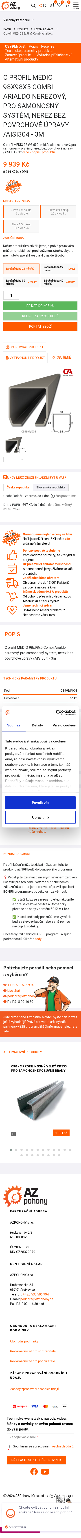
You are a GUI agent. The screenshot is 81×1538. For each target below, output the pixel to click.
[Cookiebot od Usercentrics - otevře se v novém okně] (57, 713)
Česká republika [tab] (18, 487)
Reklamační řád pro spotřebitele (33, 1351)
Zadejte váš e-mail (23, 1437)
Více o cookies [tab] (64, 725)
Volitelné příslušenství (54, 55)
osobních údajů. (63, 1446)
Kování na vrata (43, 29)
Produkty (22, 29)
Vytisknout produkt (27, 358)
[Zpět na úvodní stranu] (11, 5)
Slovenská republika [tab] (50, 487)
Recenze (47, 46)
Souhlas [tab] (13, 725)
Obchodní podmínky (24, 1341)
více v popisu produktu (39, 152)
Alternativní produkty (21, 59)
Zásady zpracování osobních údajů (34, 1389)
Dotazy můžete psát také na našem (48, 830)
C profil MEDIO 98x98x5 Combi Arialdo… (28, 33)
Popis (33, 46)
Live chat (13, 991)
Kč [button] (40, 5)
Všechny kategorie (17, 20)
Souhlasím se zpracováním (43, 1446)
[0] (52, 6)
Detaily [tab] (37, 725)
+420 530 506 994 (20, 985)
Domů (7, 29)
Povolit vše (40, 802)
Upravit (38, 817)
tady (38, 939)
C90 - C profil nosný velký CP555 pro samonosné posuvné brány (39, 1068)
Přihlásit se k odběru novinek (36, 1460)
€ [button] (45, 5)
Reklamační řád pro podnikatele (32, 1361)
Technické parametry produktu (29, 51)
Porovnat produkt (27, 347)
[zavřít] (68, 1496)
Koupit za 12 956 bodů (40, 316)
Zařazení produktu (19, 55)
